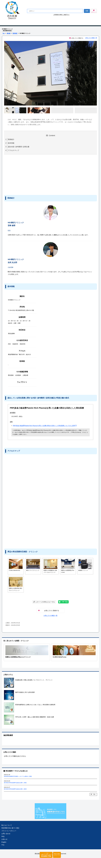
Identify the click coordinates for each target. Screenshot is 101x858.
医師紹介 (11, 139)
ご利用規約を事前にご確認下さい (61, 14)
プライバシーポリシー (8, 831)
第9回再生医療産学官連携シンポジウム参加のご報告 (18, 776)
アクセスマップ (13, 150)
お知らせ (4, 839)
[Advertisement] (20, 174)
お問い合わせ (5, 833)
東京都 (8, 33)
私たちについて (6, 825)
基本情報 (11, 143)
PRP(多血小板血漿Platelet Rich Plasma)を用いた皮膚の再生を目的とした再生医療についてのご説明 (44, 425)
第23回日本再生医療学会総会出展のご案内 (15, 789)
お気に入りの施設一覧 (91, 37)
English (3, 842)
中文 (2, 845)
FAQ (2, 836)
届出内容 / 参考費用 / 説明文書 (18, 147)
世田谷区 (15, 33)
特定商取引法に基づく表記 (10, 828)
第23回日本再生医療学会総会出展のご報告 (15, 782)
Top (4, 33)
